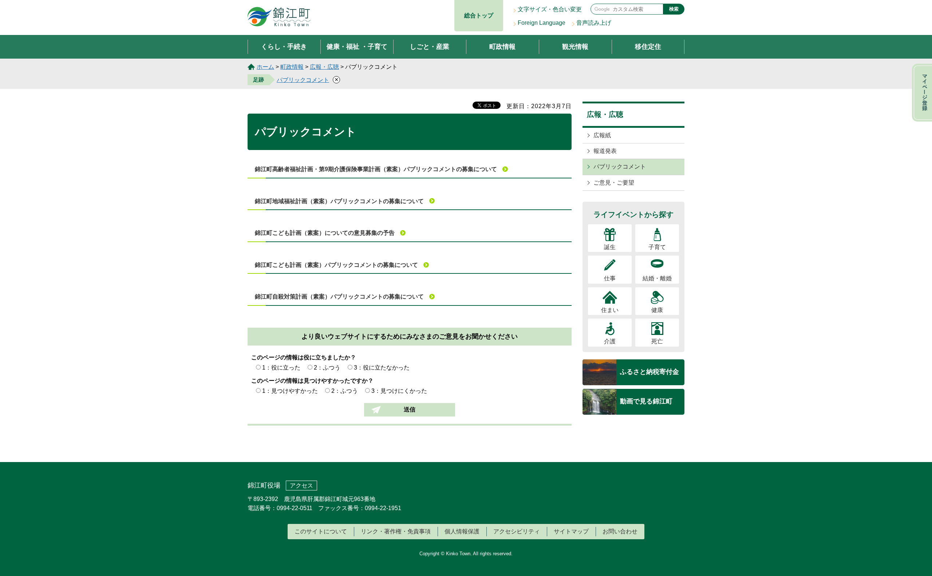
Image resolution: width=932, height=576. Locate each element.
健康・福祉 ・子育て (357, 46)
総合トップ (478, 15)
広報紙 (602, 135)
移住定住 (648, 46)
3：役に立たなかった (382, 367)
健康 (657, 310)
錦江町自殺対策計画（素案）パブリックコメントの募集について (339, 296)
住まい (610, 310)
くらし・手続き (284, 46)
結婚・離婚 (657, 278)
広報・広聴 (324, 67)
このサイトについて (321, 531)
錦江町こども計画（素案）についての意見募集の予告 (325, 233)
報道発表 (605, 151)
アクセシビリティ (516, 531)
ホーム (265, 67)
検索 (674, 9)
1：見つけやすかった (290, 391)
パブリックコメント (303, 80)
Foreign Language (541, 23)
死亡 (657, 341)
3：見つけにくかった (399, 391)
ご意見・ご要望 (613, 182)
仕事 (610, 278)
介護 (610, 341)
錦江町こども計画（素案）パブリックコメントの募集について (336, 265)
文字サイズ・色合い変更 (550, 9)
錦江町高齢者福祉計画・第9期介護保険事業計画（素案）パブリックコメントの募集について (376, 169)
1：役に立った (281, 367)
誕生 (610, 247)
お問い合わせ (620, 531)
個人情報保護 (462, 531)
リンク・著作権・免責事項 (396, 531)
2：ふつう (327, 367)
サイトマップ (571, 531)
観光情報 (575, 46)
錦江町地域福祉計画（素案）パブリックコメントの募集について (339, 201)
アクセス (301, 485)
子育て (657, 247)
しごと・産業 (429, 46)
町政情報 (502, 46)
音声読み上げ (593, 23)
